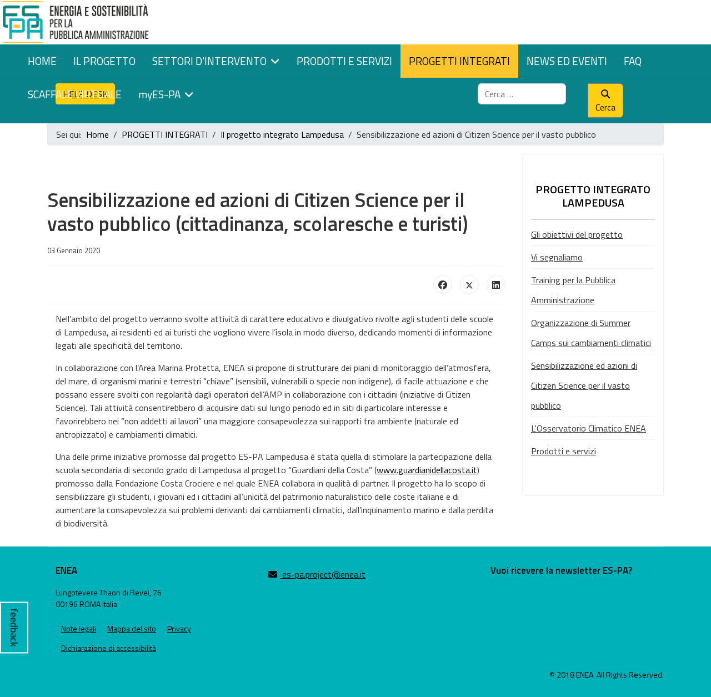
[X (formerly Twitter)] (469, 284)
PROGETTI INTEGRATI (459, 61)
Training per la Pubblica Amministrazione (573, 290)
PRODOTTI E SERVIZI (344, 61)
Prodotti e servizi (563, 451)
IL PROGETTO (104, 61)
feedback (14, 627)
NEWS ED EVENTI (567, 61)
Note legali (78, 628)
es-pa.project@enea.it (322, 574)
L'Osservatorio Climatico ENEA (588, 428)
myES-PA (159, 94)
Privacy (179, 628)
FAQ (633, 61)
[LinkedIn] (496, 284)
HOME (42, 61)
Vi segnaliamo (557, 257)
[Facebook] (442, 284)
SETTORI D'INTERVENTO (209, 61)
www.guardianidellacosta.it (427, 470)
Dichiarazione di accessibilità (108, 648)
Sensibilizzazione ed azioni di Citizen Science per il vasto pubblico (584, 385)
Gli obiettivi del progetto (577, 234)
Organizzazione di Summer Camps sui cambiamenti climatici (591, 332)
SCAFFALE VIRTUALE (75, 94)
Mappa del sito (131, 628)
